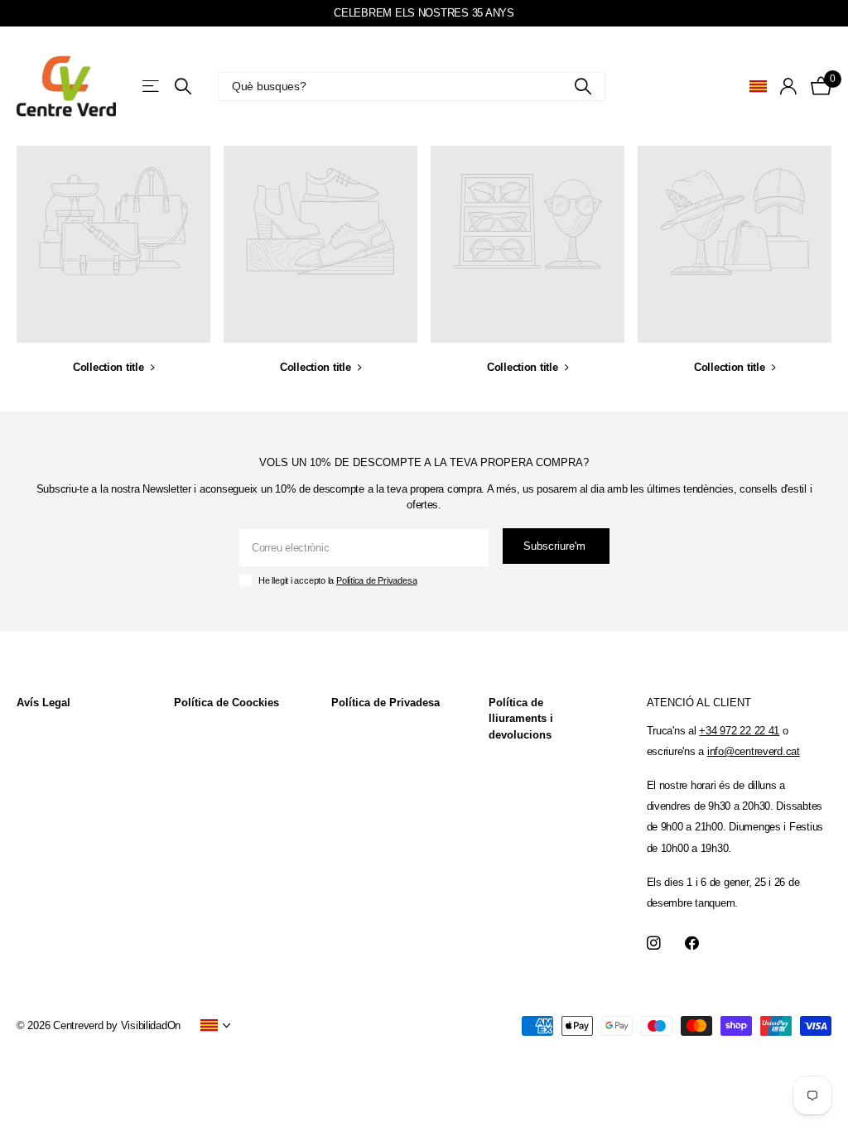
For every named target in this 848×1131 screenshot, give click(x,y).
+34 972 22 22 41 (739, 730)
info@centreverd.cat (753, 751)
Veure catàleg (151, 85)
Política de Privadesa (376, 580)
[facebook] (692, 943)
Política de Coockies (226, 702)
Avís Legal (43, 702)
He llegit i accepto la (337, 580)
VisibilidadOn (151, 1025)
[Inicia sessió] (788, 86)
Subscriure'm (556, 546)
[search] (183, 86)
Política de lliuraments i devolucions (521, 718)
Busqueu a (582, 86)
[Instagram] (654, 943)
